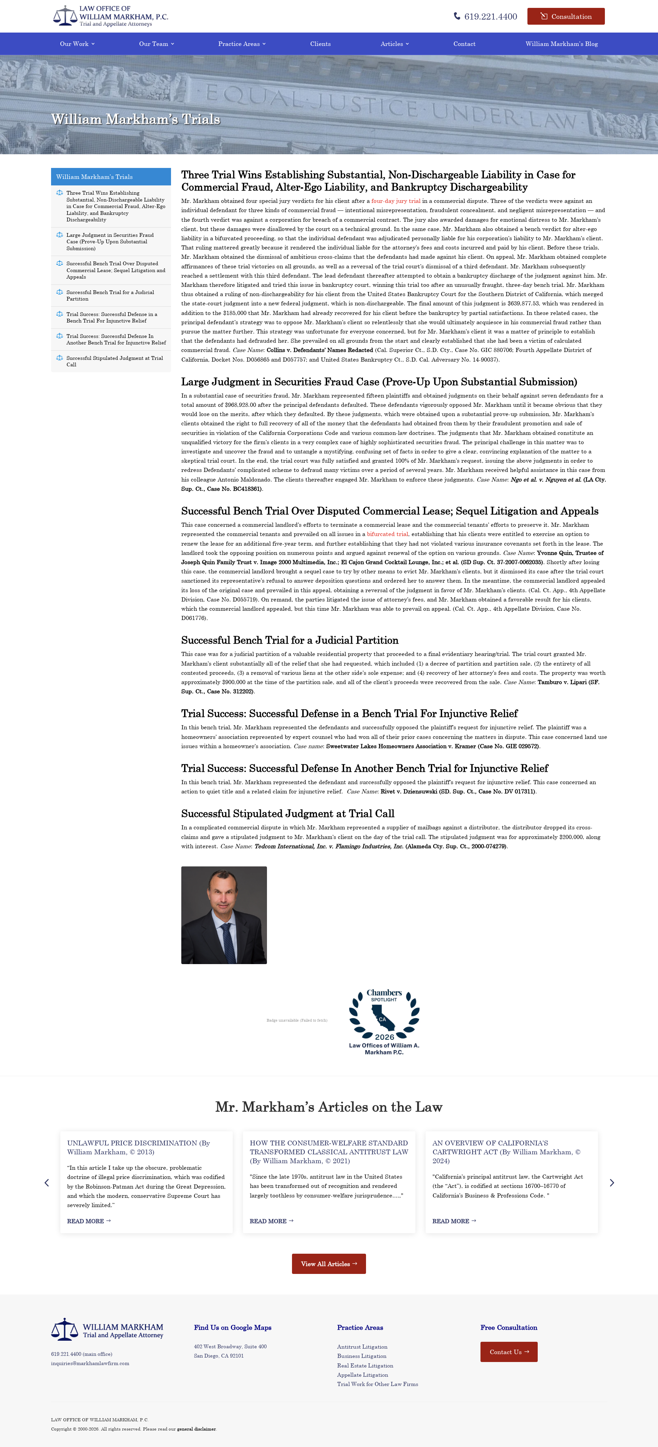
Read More (85, 1221)
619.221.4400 (490, 16)
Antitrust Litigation (362, 1346)
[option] (146, 1182)
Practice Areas (239, 43)
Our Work (74, 43)
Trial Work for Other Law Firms (377, 1384)
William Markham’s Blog (562, 43)
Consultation (571, 16)
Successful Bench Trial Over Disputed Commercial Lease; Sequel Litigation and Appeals (116, 270)
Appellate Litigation (362, 1374)
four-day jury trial (396, 200)
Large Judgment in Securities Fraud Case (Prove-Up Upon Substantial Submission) (110, 241)
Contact (464, 43)
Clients (320, 43)
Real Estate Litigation (365, 1365)
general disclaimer (196, 1429)
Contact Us (506, 1351)
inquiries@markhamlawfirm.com (90, 1363)
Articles (392, 43)
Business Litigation (362, 1355)
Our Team (153, 43)
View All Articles (325, 1263)
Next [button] (611, 1182)
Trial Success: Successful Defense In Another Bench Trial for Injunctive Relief (116, 339)
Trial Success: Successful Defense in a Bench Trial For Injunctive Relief (111, 317)
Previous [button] (46, 1182)
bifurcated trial (387, 533)
